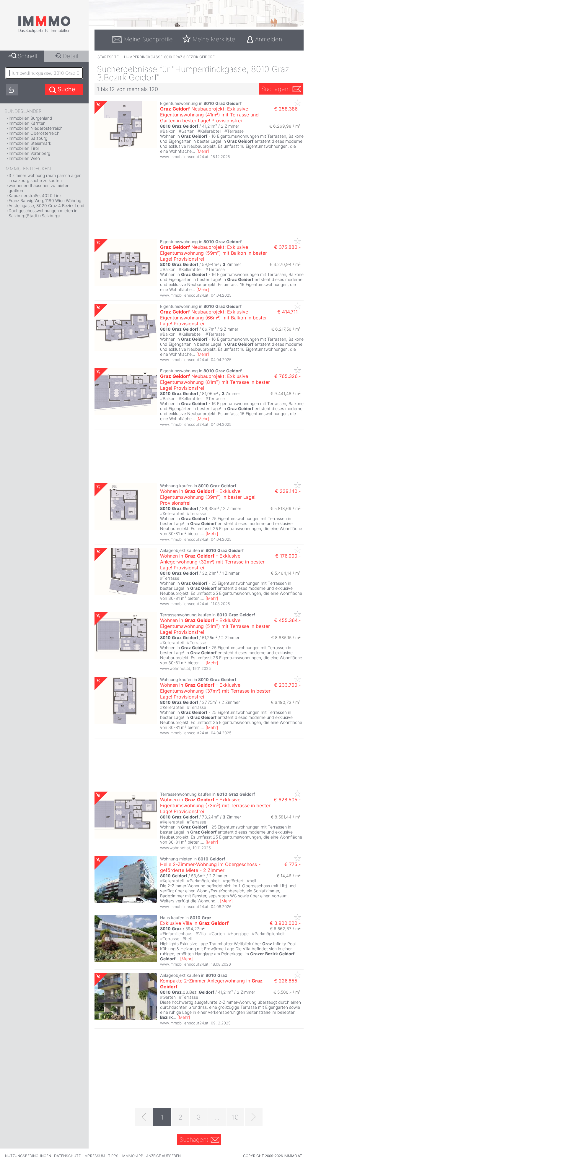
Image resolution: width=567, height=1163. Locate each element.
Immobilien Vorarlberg (29, 153)
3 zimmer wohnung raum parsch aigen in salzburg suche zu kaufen (45, 178)
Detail (70, 56)
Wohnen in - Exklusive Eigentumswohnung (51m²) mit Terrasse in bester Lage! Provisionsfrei (215, 626)
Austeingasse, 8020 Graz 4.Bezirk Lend (46, 205)
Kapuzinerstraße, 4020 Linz (35, 195)
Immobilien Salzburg (28, 138)
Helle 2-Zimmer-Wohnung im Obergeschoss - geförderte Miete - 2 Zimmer (210, 867)
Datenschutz (67, 1156)
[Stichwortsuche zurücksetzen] (12, 89)
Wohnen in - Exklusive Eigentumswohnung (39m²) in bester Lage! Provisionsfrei (207, 497)
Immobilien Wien (24, 158)
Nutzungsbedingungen (28, 1156)
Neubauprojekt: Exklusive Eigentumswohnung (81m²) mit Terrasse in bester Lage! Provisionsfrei (215, 382)
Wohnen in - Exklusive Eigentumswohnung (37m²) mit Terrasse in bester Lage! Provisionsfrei (215, 691)
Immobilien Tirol (24, 148)
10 (235, 1117)
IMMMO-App (132, 1156)
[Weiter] (254, 1117)
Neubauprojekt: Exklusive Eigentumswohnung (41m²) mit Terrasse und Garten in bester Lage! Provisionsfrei (209, 115)
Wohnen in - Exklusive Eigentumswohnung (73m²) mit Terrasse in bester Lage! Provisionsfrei (215, 805)
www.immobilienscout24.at (184, 156)
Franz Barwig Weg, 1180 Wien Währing (45, 200)
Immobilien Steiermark (30, 143)
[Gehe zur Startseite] (44, 31)
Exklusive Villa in (194, 923)
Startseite (108, 57)
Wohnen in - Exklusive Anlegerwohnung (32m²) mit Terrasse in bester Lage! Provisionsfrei (212, 562)
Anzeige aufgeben (163, 1156)
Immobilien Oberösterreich (34, 133)
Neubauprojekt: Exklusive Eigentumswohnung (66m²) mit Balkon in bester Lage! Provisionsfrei (213, 318)
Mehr (203, 151)
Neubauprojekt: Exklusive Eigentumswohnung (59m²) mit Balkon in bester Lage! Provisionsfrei (213, 253)
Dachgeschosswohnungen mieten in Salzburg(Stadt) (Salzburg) (43, 213)
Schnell (27, 56)
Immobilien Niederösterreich (36, 128)
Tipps (113, 1156)
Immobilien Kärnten (27, 123)
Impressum (94, 1156)
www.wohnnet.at (175, 668)
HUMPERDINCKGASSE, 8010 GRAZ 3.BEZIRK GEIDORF (169, 57)
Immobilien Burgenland (30, 118)
